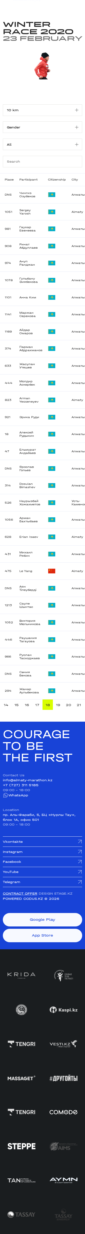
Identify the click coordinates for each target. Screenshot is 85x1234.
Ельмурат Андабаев (27, 451)
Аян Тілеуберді (27, 588)
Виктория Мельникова (29, 622)
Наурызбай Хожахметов (29, 502)
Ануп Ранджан (27, 263)
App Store (42, 935)
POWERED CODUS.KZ (23, 899)
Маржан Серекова (27, 314)
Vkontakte (13, 841)
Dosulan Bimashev (27, 485)
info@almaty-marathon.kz (27, 780)
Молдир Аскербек (27, 383)
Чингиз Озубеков (27, 194)
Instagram (13, 852)
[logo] (21, 6)
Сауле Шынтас (26, 605)
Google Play (42, 919)
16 (27, 705)
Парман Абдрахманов (30, 348)
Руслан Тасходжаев (29, 656)
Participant (28, 179)
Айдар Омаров (26, 331)
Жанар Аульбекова (29, 690)
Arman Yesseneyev (28, 400)
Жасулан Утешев (27, 365)
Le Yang (25, 571)
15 (16, 705)
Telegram (11, 882)
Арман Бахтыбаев (28, 519)
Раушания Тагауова (28, 639)
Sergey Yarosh (25, 212)
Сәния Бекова (25, 673)
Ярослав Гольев (26, 468)
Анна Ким (27, 297)
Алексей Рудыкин (26, 434)
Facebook (12, 862)
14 (6, 705)
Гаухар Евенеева (27, 229)
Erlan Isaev (28, 537)
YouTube (10, 872)
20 (68, 705)
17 (37, 705)
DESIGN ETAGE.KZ (55, 893)
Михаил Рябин (26, 554)
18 (48, 705)
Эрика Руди (29, 417)
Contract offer (20, 893)
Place (9, 179)
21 (79, 705)
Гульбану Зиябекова (28, 280)
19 (58, 705)
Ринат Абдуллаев (28, 246)
